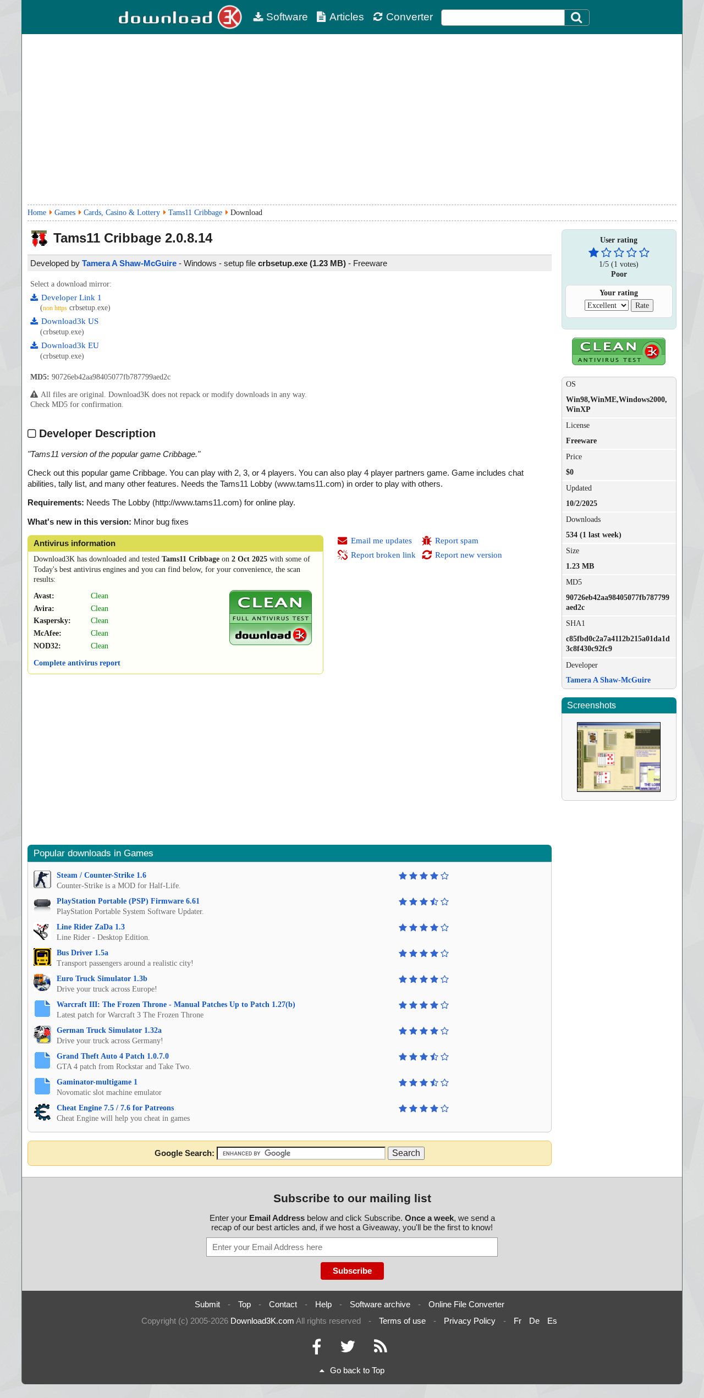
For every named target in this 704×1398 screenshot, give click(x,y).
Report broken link (383, 555)
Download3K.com (262, 1320)
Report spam (457, 540)
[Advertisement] (352, 119)
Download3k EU (70, 345)
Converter (409, 17)
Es (552, 1320)
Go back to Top (357, 1370)
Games (64, 212)
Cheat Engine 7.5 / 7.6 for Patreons (115, 1108)
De (534, 1320)
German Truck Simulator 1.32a (109, 1030)
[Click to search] (578, 17)
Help (323, 1304)
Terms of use (402, 1320)
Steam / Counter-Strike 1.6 (101, 875)
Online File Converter (466, 1304)
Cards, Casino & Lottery (122, 212)
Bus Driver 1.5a (82, 953)
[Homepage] (181, 17)
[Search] (577, 17)
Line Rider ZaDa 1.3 (91, 927)
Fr (517, 1320)
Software (287, 17)
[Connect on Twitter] (347, 1349)
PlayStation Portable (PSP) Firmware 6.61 (128, 901)
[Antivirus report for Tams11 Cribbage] (270, 643)
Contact (283, 1304)
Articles (346, 17)
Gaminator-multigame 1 (97, 1082)
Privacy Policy (470, 1320)
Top (244, 1304)
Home (37, 212)
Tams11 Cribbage (195, 212)
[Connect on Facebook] (316, 1349)
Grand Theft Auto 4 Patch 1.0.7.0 (113, 1056)
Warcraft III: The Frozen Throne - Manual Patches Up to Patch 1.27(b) (176, 1004)
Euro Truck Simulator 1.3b (102, 979)
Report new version (468, 555)
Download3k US (69, 321)
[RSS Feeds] (381, 1349)
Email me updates (381, 540)
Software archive (380, 1304)
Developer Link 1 (71, 297)
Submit (207, 1304)
